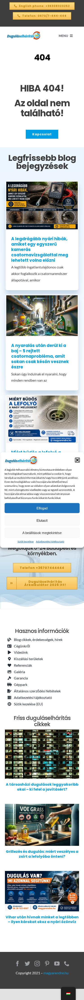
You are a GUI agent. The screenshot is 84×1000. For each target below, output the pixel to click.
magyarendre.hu (56, 973)
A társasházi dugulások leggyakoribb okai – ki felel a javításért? (42, 787)
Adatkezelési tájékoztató (50, 541)
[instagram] (37, 963)
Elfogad (42, 508)
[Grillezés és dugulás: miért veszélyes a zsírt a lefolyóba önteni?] (42, 825)
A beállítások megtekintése (42, 532)
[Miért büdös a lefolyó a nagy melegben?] (42, 419)
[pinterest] (47, 963)
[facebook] (17, 963)
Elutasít (42, 520)
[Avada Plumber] (24, 33)
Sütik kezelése (25, 541)
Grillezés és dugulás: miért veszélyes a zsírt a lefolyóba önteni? (42, 854)
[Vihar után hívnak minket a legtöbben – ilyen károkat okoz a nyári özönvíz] (42, 891)
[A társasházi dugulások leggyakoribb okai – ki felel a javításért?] (42, 754)
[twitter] (27, 963)
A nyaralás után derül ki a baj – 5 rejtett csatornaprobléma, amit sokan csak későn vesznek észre (40, 356)
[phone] (66, 963)
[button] (77, 460)
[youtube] (57, 963)
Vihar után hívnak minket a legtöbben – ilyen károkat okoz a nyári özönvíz (42, 920)
